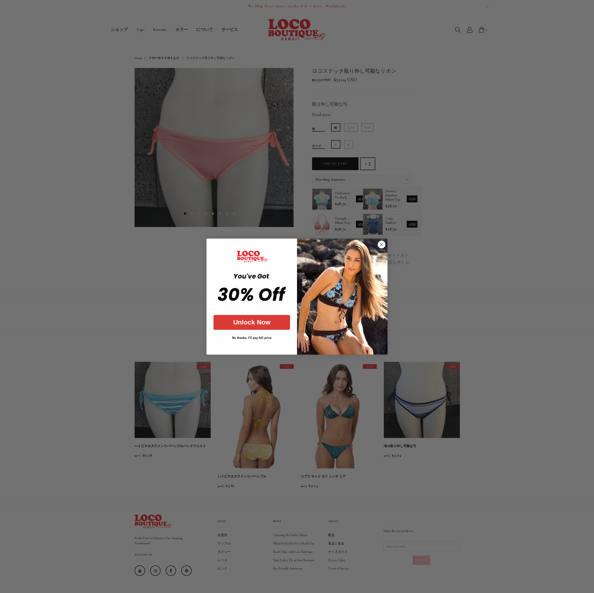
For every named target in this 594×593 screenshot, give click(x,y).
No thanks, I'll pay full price (251, 338)
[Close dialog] (382, 244)
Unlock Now (252, 322)
